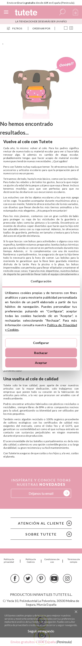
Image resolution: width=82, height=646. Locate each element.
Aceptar (41, 363)
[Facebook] (14, 579)
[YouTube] (54, 579)
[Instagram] (67, 579)
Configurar (41, 343)
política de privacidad (15, 625)
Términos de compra (74, 560)
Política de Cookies (31, 560)
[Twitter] (28, 579)
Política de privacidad (9, 560)
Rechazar (41, 353)
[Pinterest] (41, 579)
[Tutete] (26, 12)
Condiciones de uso (51, 560)
